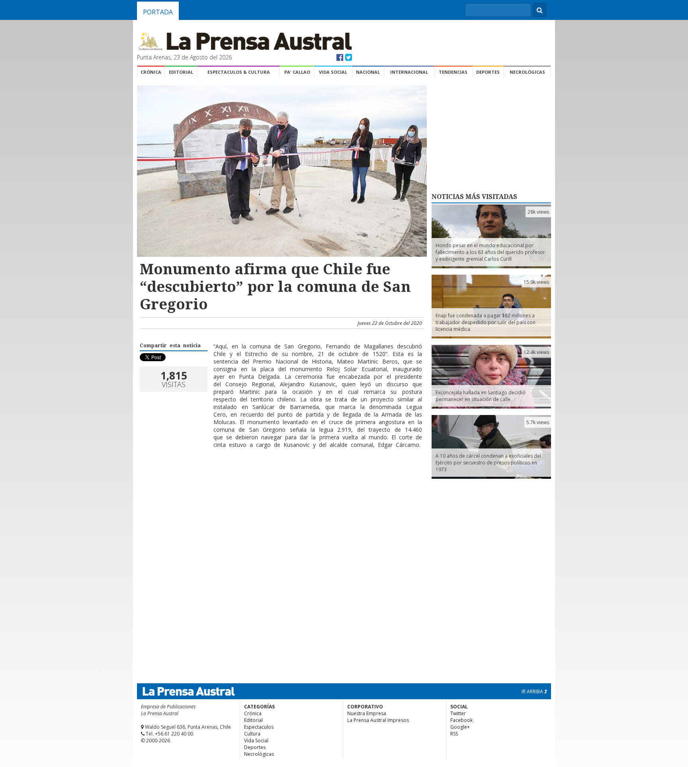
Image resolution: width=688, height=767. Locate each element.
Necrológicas (527, 72)
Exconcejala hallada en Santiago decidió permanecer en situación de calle (481, 396)
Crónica (151, 72)
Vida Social (333, 72)
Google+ (460, 727)
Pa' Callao (297, 72)
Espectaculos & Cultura (238, 72)
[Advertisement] (281, 480)
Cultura (252, 733)
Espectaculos (259, 727)
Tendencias (453, 72)
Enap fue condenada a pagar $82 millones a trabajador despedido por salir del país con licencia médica (486, 322)
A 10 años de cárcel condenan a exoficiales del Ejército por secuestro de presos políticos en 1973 (488, 462)
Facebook (461, 720)
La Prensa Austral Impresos (378, 720)
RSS (454, 733)
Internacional (409, 72)
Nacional (368, 72)
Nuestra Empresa (366, 713)
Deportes (488, 72)
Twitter (458, 713)
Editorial (181, 72)
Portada (158, 12)
